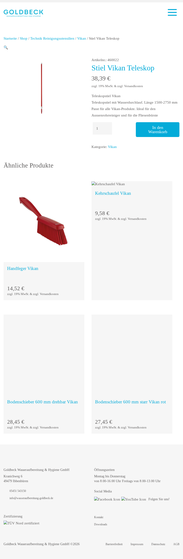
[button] (6, 47)
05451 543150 (18, 491)
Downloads (100, 524)
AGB (176, 544)
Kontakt (98, 517)
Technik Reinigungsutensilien (52, 38)
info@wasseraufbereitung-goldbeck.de (31, 498)
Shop (23, 38)
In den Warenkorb (157, 129)
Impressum (137, 544)
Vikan (81, 38)
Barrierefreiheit (114, 544)
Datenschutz (158, 544)
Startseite (10, 38)
